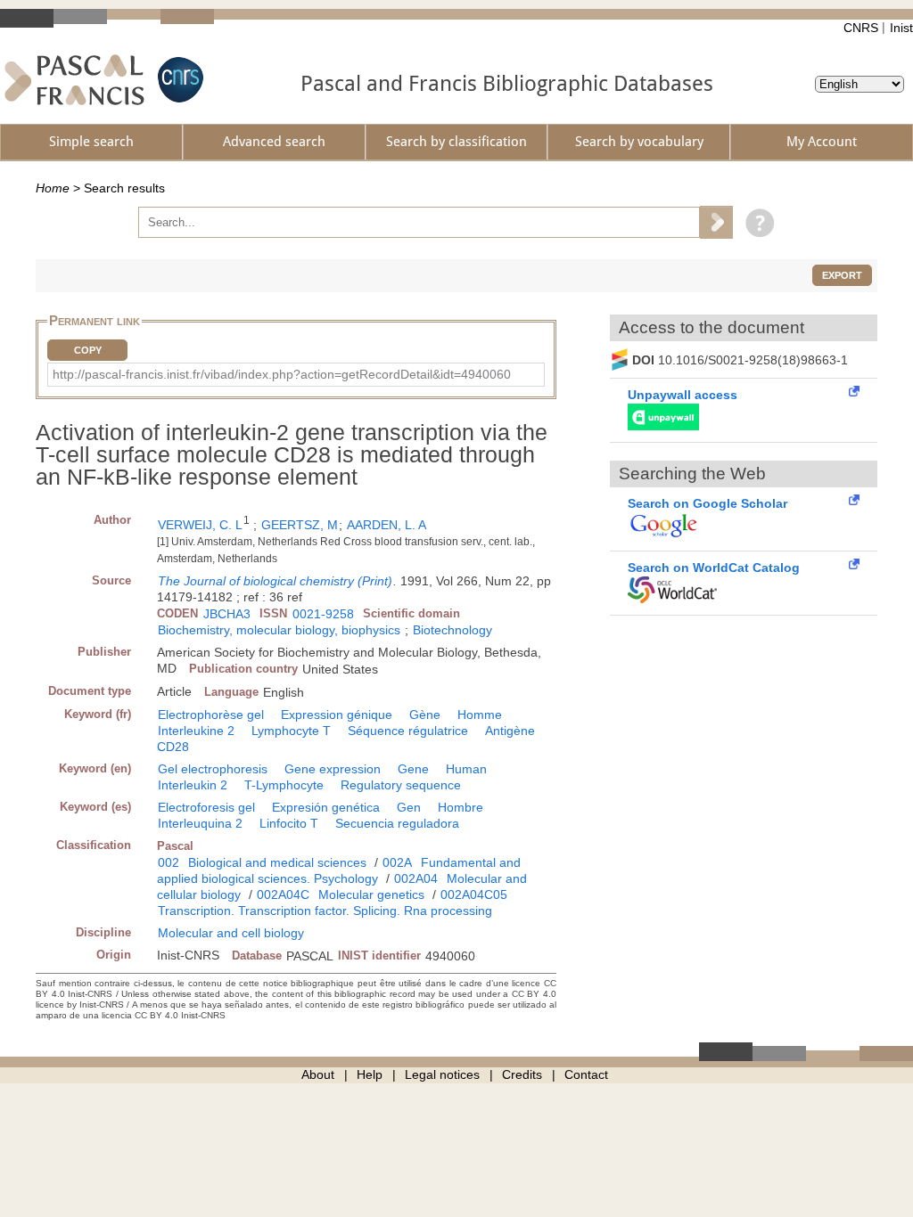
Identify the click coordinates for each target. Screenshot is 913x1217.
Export (842, 275)
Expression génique (336, 714)
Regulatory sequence (401, 785)
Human (466, 769)
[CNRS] (178, 79)
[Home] (74, 79)
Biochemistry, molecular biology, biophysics (279, 630)
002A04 (416, 878)
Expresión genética (326, 807)
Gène (424, 714)
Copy (88, 350)
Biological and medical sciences (277, 862)
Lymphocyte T (291, 730)
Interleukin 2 (192, 785)
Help (369, 1074)
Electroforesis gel (206, 807)
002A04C (283, 894)
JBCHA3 (227, 614)
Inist (901, 27)
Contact (586, 1074)
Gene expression (332, 769)
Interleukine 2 (196, 730)
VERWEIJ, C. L (200, 525)
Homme (479, 714)
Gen (409, 807)
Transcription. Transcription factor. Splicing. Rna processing (325, 910)
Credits (522, 1074)
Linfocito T (288, 823)
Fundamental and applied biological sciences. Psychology (339, 870)
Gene (413, 769)
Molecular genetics (371, 894)
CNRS (860, 27)
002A (397, 862)
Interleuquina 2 (200, 823)
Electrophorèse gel (211, 714)
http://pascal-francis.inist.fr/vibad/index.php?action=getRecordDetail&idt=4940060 (282, 374)
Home (53, 188)
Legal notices (442, 1074)
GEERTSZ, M (299, 525)
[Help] (755, 222)
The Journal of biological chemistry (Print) (275, 581)
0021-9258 (323, 614)
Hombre (460, 807)
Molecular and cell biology (231, 933)
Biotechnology (452, 630)
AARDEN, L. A (386, 525)
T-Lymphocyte (284, 785)
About (317, 1074)
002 (168, 862)
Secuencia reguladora (397, 823)
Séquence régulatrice (408, 730)
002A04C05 (473, 894)
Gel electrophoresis (212, 769)
